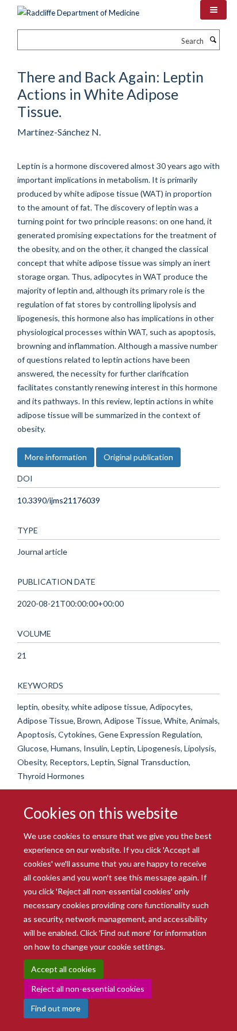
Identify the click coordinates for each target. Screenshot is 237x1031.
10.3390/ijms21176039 (58, 500)
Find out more (56, 1008)
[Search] (213, 39)
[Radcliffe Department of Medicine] (78, 8)
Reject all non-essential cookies (87, 989)
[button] (213, 10)
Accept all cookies (63, 969)
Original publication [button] (138, 457)
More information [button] (56, 457)
